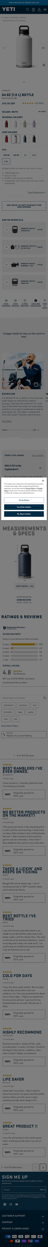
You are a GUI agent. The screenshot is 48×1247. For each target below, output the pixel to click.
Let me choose (24, 500)
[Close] (43, 481)
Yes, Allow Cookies (24, 507)
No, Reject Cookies (24, 514)
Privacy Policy (30, 489)
